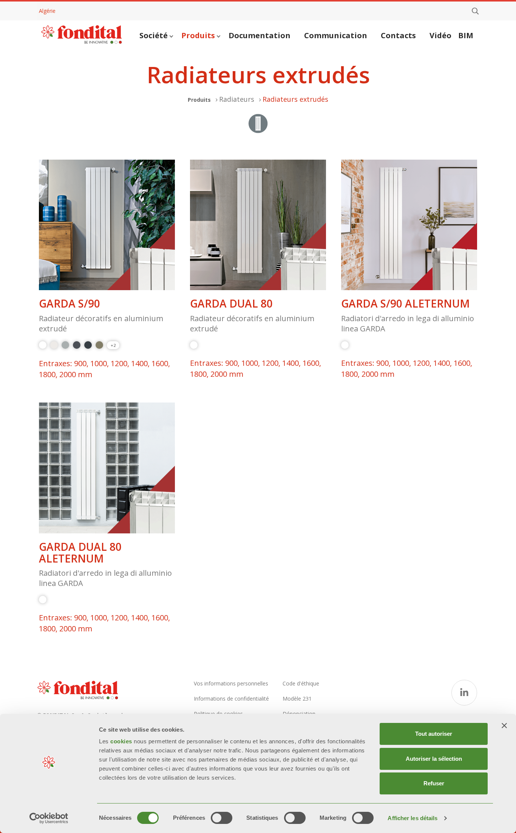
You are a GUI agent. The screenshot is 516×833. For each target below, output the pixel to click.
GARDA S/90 (69, 303)
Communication (335, 35)
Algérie (47, 10)
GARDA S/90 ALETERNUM (405, 303)
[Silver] (65, 345)
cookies (122, 741)
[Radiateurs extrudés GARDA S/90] (107, 225)
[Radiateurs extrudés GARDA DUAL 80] (258, 225)
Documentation (259, 35)
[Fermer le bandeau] (504, 725)
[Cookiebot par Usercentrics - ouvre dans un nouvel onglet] (49, 818)
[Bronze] (99, 345)
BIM (465, 35)
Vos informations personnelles (231, 683)
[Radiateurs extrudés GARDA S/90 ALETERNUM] (409, 225)
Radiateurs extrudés (295, 99)
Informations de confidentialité (231, 698)
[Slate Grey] (76, 345)
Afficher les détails (412, 818)
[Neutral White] (54, 345)
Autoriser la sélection (434, 758)
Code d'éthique (301, 683)
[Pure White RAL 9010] (42, 345)
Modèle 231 (297, 698)
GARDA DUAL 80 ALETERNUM (80, 552)
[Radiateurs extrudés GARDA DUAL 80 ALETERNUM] (107, 468)
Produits (198, 35)
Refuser (433, 783)
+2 (113, 345)
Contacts (398, 35)
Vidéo (440, 35)
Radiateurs (236, 99)
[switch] (221, 818)
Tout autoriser (433, 733)
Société (153, 35)
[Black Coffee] (88, 345)
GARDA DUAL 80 (231, 303)
